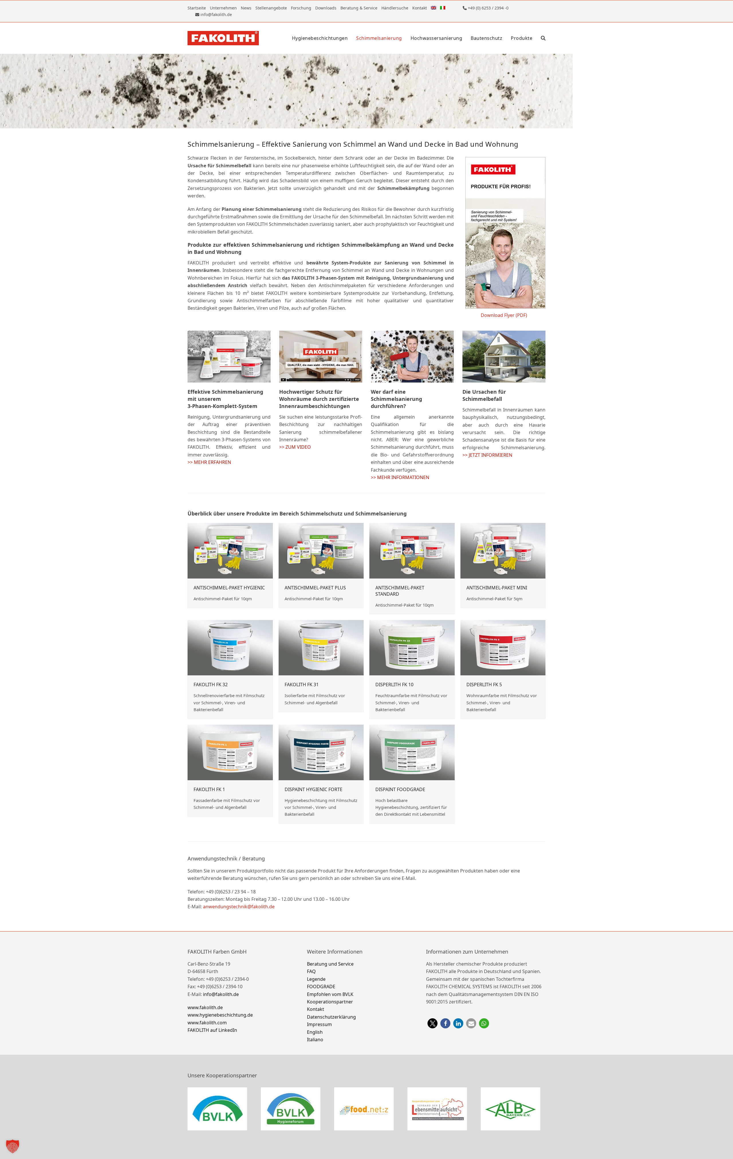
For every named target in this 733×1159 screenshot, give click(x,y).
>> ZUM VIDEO (295, 447)
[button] (543, 38)
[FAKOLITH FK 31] (321, 647)
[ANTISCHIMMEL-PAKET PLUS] (321, 550)
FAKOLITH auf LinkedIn (212, 1030)
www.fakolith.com (207, 1022)
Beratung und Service (330, 964)
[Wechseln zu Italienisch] (442, 8)
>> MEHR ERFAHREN (209, 462)
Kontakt (315, 1009)
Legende (316, 979)
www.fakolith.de (205, 1007)
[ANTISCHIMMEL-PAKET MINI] (503, 550)
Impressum (319, 1024)
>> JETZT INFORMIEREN (487, 455)
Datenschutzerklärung (331, 1017)
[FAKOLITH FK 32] (230, 647)
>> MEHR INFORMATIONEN (400, 477)
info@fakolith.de (221, 994)
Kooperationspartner (330, 1002)
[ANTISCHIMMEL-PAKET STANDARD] (412, 550)
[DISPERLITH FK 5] (503, 647)
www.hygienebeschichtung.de (220, 1015)
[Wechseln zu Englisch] (433, 8)
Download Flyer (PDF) (504, 315)
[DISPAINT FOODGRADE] (412, 752)
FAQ (311, 971)
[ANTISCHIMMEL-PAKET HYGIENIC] (230, 550)
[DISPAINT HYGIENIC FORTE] (321, 752)
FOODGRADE (321, 986)
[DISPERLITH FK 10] (412, 647)
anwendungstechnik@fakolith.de (239, 906)
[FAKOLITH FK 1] (230, 752)
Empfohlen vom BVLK (330, 994)
